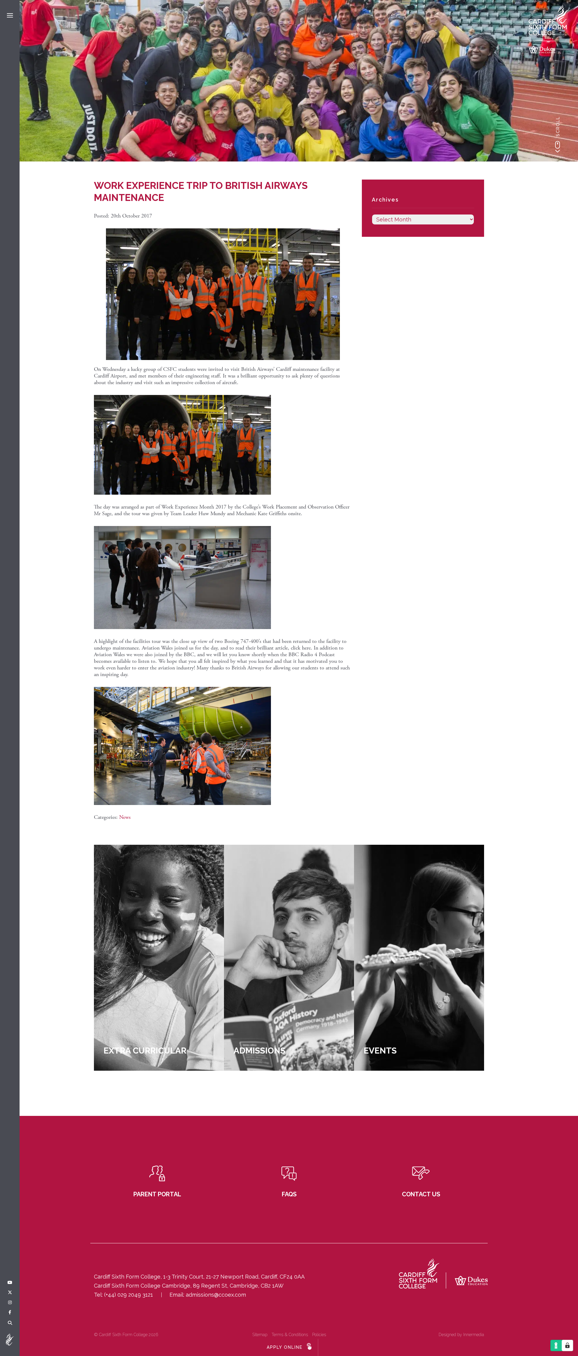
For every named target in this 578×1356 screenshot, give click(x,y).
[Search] (9, 1323)
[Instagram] (10, 1302)
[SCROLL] (557, 146)
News (125, 817)
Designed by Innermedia (461, 1334)
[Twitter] (10, 1292)
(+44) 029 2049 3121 (128, 1295)
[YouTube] (10, 1283)
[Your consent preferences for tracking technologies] (567, 1345)
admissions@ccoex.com (216, 1295)
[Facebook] (9, 1312)
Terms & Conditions (290, 1334)
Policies (319, 1334)
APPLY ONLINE (285, 1347)
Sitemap (259, 1334)
